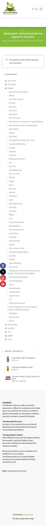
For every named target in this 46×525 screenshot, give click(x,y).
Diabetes (12, 152)
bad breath (13, 114)
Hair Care (12, 189)
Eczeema (12, 155)
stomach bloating (15, 281)
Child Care (13, 137)
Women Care (14, 317)
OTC (9, 332)
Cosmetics (12, 84)
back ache (13, 110)
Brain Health (13, 129)
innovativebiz (28, 515)
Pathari (12, 245)
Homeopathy (13, 325)
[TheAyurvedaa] (10, 9)
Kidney (11, 215)
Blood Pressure (15, 118)
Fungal (11, 181)
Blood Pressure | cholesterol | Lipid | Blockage (26, 122)
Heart (11, 200)
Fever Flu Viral (14, 174)
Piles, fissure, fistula (16, 248)
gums (11, 185)
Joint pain (13, 211)
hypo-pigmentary (15, 204)
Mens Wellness (14, 226)
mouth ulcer (13, 233)
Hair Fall (12, 192)
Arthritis (12, 103)
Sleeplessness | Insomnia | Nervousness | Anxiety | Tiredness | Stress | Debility (23, 272)
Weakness (13, 313)
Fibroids (12, 177)
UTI (10, 299)
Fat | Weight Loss (15, 170)
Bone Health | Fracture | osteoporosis (23, 125)
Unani (10, 339)
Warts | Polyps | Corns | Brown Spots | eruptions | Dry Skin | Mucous (22, 308)
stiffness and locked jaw (18, 277)
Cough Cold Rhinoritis (17, 144)
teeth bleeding (14, 288)
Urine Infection (14, 292)
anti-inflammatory (16, 99)
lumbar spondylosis (16, 222)
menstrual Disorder (16, 230)
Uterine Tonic (14, 296)
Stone (11, 285)
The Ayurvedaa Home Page (23, 519)
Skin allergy (13, 267)
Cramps (12, 148)
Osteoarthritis (14, 241)
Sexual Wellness (15, 263)
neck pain (12, 237)
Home (5, 41)
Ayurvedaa (12, 81)
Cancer (11, 133)
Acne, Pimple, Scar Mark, (18, 92)
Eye (10, 163)
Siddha (10, 336)
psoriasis (12, 256)
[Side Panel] (41, 8)
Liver (11, 219)
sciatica (12, 259)
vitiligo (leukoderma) (17, 303)
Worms (11, 321)
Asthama (12, 107)
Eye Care (12, 166)
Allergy (11, 96)
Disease (11, 88)
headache (13, 196)
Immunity (12, 207)
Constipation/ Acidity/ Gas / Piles (21, 140)
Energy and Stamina (17, 159)
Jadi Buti (11, 328)
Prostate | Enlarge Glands (18, 252)
